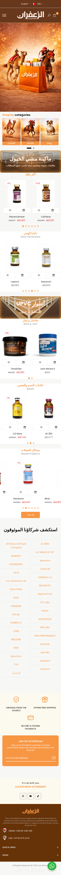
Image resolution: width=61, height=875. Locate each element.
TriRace (36, 498)
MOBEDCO (16, 622)
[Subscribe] (50, 758)
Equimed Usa (45, 593)
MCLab (16, 614)
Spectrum (16, 656)
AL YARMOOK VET (45, 552)
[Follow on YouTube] (30, 796)
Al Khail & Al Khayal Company (16, 545)
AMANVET (16, 555)
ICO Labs (45, 602)
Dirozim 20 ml (23, 281)
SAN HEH (45, 652)
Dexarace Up (39, 216)
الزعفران (16, 672)
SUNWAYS (45, 660)
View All (30, 515)
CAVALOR (45, 568)
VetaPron (45, 669)
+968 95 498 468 (23, 830)
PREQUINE (16, 639)
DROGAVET (45, 585)
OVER (16, 631)
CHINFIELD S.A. (45, 577)
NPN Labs (45, 627)
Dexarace (10, 216)
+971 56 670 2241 (21, 838)
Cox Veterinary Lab (16, 580)
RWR (16, 647)
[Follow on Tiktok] (38, 796)
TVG (16, 664)
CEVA (16, 572)
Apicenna (45, 560)
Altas (3, 498)
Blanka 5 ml (51, 433)
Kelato (45, 610)
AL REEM (45, 543)
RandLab (45, 644)
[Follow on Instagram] (23, 796)
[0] (54, 15)
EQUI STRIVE (16, 589)
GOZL (16, 597)
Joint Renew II (20, 368)
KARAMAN (16, 606)
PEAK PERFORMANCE (45, 635)
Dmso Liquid (51, 368)
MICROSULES (45, 619)
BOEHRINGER (16, 564)
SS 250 (20, 433)
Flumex (55, 281)
